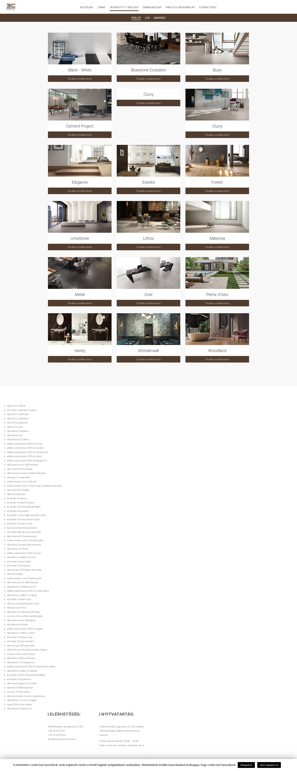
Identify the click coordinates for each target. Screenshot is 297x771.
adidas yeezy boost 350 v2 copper (25, 628)
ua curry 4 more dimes (18, 691)
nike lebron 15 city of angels (22, 700)
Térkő (101, 7)
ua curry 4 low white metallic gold (24, 615)
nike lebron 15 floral (17, 548)
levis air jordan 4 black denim (22, 527)
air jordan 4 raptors (17, 498)
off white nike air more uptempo (24, 531)
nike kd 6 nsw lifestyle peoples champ (27, 649)
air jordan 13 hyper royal (19, 637)
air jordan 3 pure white (19, 561)
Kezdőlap (86, 7)
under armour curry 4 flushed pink (25, 540)
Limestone (79, 238)
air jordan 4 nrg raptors (19, 679)
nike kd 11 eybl (15, 426)
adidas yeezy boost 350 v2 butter (25, 443)
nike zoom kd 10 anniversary (22, 536)
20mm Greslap (152, 7)
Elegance (80, 182)
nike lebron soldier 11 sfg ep (22, 595)
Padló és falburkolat (180, 7)
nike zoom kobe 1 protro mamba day (26, 695)
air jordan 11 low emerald (20, 641)
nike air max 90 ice (16, 607)
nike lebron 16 (14, 435)
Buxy (217, 70)
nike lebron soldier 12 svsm (21, 557)
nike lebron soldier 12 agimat (22, 670)
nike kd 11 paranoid (17, 422)
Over (148, 294)
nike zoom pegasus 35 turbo (22, 683)
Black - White (79, 70)
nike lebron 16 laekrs (18, 430)
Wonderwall (148, 350)
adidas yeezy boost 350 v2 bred (24, 552)
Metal (80, 294)
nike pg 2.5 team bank (18, 477)
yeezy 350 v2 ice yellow (19, 704)
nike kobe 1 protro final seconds (24, 544)
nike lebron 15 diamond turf (21, 586)
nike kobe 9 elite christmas (21, 658)
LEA (147, 17)
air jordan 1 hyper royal (19, 599)
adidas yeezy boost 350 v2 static (24, 456)
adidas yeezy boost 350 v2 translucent (27, 452)
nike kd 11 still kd (16, 405)
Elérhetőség (208, 7)
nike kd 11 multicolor (18, 414)
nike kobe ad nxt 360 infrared (22, 464)
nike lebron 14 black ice (19, 708)
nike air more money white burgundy (26, 472)
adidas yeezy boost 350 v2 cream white (28, 590)
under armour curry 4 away (21, 653)
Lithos (148, 238)
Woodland (217, 350)
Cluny (148, 94)
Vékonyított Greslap (124, 7)
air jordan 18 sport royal (19, 523)
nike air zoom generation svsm (23, 603)
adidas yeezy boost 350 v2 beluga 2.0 (27, 460)
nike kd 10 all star (16, 494)
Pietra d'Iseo (217, 294)
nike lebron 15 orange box (21, 662)
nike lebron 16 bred (17, 624)
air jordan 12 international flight (24, 506)
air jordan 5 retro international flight (26, 674)
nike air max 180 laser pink (21, 645)
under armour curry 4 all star (22, 481)
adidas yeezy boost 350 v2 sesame (25, 447)
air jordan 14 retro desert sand (23, 519)
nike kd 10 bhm (15, 573)
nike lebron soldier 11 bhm (21, 632)
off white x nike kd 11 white (21, 409)
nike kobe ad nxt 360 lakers (21, 620)
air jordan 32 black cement (21, 502)
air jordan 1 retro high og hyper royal (26, 515)
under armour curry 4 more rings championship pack (34, 485)
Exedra (148, 182)
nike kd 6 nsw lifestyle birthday (23, 611)
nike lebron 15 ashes (18, 439)
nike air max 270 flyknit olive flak (24, 569)
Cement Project (80, 126)
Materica (217, 238)
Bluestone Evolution (148, 70)
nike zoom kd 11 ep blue (19, 468)
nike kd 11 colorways (18, 418)
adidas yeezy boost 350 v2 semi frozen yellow (31, 666)
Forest (217, 182)
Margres (160, 17)
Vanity (79, 350)
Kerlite (136, 17)
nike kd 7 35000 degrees (20, 687)
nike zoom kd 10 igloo (18, 489)
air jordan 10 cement (18, 510)
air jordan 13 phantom (18, 565)
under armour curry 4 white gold (24, 578)
